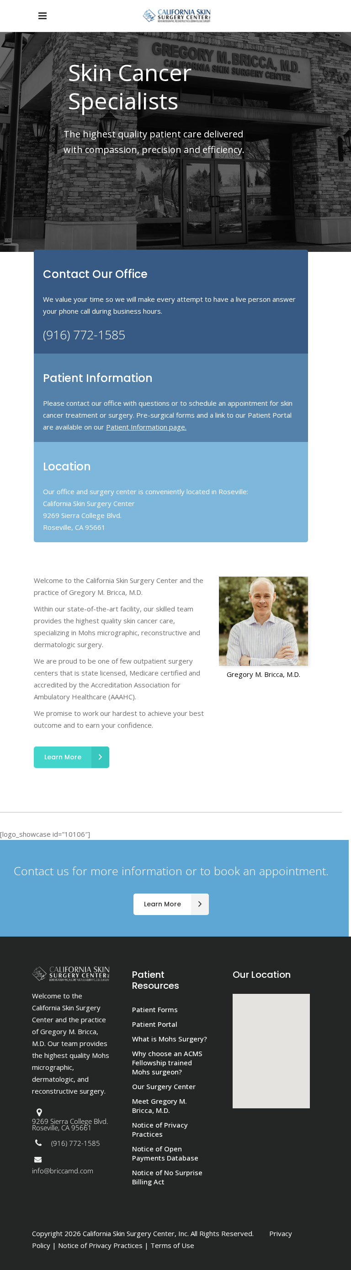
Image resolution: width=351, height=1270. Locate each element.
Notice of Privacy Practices (160, 1129)
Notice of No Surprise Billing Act (167, 1177)
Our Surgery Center (164, 1086)
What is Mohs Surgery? (169, 1038)
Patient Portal (154, 1024)
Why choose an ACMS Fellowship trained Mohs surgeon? (167, 1062)
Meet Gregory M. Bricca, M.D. (159, 1105)
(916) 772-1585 (84, 334)
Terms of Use (172, 1245)
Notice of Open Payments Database (165, 1153)
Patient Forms (155, 1009)
